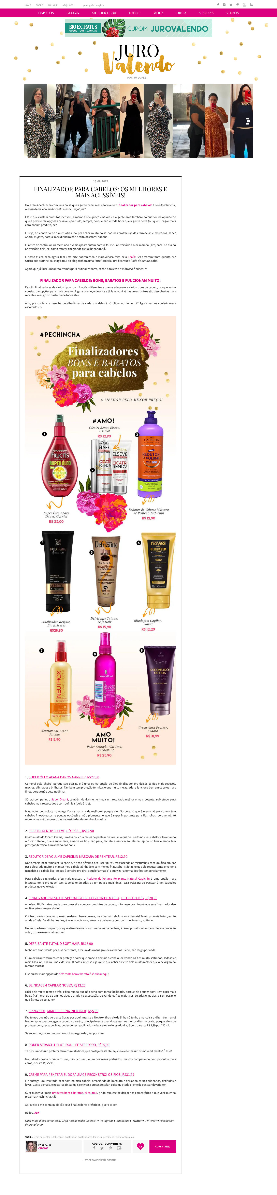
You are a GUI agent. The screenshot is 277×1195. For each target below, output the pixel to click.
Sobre (39, 5)
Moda (158, 13)
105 (140, 1146)
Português (88, 5)
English (100, 5)
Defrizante (58, 1137)
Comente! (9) (162, 1146)
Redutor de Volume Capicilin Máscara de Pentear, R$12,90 (78, 856)
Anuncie (52, 5)
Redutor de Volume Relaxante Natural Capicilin (118, 878)
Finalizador (71, 1137)
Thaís (131, 257)
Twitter (102, 1148)
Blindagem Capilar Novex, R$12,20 (57, 985)
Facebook (94, 1148)
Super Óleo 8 (59, 799)
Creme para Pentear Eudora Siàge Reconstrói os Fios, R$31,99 (81, 1074)
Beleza (73, 13)
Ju (49, 1145)
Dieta (181, 13)
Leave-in (97, 1137)
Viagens (206, 13)
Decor (135, 13)
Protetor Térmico (125, 1137)
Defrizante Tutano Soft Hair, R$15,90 (61, 943)
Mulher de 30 (104, 13)
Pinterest (110, 1148)
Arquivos (67, 5)
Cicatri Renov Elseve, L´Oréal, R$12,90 (61, 830)
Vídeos (232, 13)
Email (119, 1148)
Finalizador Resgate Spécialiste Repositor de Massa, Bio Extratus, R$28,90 (93, 898)
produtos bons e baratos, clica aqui (74, 1093)
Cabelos (46, 13)
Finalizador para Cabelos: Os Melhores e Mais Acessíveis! (100, 192)
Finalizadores (85, 1137)
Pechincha (108, 1137)
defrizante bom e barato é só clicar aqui (83, 974)
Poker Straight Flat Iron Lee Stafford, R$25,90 (69, 1044)
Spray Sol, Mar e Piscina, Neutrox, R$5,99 (63, 1011)
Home (28, 5)
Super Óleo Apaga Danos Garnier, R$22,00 (64, 777)
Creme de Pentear (41, 1137)
